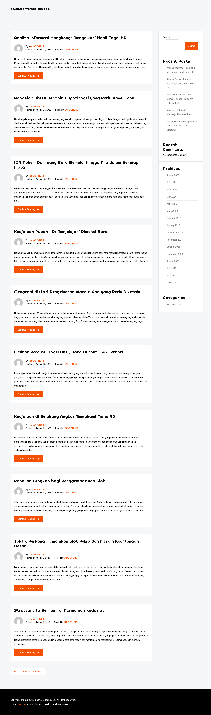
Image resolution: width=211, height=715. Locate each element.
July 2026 (171, 182)
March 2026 (172, 211)
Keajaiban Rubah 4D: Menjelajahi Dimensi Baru (60, 231)
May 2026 (172, 196)
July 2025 (171, 268)
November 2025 (175, 239)
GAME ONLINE (71, 49)
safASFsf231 (37, 46)
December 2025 (175, 232)
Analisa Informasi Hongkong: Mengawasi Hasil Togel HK (70, 37)
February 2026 (174, 218)
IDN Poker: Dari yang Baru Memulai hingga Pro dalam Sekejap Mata (76, 165)
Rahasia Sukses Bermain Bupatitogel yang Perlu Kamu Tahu (74, 97)
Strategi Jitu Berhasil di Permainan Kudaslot (59, 610)
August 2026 (173, 175)
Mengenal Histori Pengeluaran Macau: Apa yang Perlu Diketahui (78, 291)
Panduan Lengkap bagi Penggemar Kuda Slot (59, 480)
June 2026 (172, 189)
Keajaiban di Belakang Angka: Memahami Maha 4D (64, 416)
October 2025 (173, 246)
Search (166, 37)
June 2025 (172, 275)
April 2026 (172, 204)
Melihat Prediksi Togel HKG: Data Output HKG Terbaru (69, 351)
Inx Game (21, 704)
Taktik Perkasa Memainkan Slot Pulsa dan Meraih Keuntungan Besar (76, 543)
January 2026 (173, 225)
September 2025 (175, 254)
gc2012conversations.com (30, 9)
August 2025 (173, 261)
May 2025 (172, 282)
